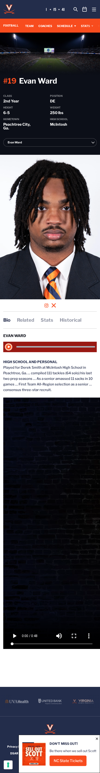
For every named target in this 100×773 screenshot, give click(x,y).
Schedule (65, 26)
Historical (70, 320)
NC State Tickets (70, 762)
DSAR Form (18, 753)
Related (25, 320)
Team (29, 26)
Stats (85, 26)
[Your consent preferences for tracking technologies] (8, 764)
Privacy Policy (17, 746)
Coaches (45, 26)
